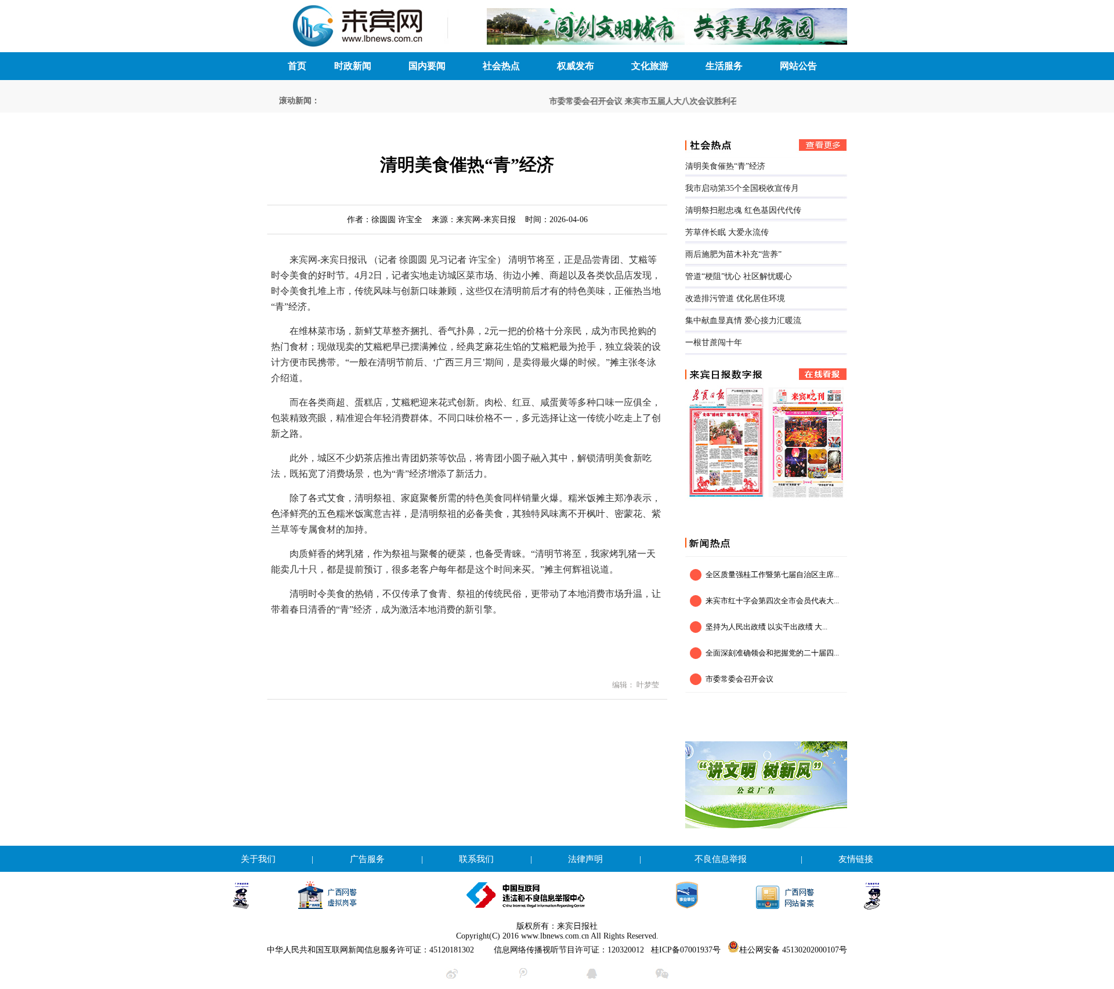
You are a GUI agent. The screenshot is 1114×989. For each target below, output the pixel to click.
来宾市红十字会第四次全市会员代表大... (772, 600)
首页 (297, 66)
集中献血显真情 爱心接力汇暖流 (743, 320)
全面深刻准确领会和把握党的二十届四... (772, 653)
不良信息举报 (721, 859)
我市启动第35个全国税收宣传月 (742, 188)
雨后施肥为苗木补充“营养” (733, 254)
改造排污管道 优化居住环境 (735, 298)
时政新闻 (352, 66)
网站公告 (798, 66)
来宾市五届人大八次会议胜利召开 (674, 101)
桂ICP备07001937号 (686, 949)
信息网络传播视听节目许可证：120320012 (569, 949)
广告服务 (367, 859)
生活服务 (724, 66)
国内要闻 (427, 66)
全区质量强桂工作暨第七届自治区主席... (772, 574)
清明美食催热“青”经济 (725, 166)
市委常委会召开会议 (573, 101)
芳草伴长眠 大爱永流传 (727, 232)
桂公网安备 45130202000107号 (793, 949)
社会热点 (501, 66)
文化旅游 (649, 66)
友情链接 (855, 859)
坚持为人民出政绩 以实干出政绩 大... (766, 626)
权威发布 (575, 66)
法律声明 (585, 859)
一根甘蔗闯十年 (713, 342)
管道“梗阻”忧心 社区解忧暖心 (738, 276)
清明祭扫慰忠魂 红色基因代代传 (743, 210)
